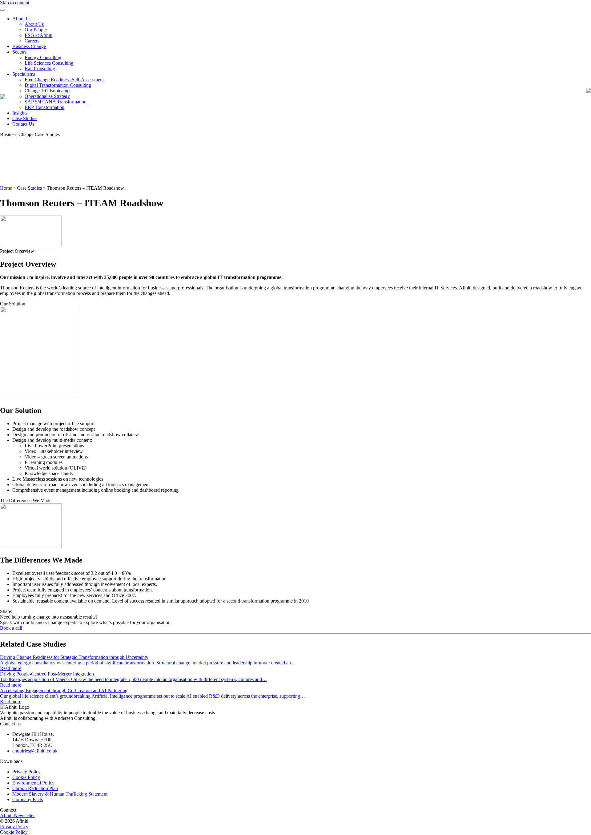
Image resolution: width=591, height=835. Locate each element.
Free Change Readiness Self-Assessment (64, 79)
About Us (21, 18)
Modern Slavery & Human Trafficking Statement (59, 794)
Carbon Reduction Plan (35, 788)
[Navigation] (2, 10)
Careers (32, 40)
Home (6, 188)
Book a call (11, 628)
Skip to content (14, 2)
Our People (36, 29)
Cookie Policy (26, 777)
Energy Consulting (43, 57)
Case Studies (24, 118)
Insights (19, 112)
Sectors (19, 51)
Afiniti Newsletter (17, 815)
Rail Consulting (40, 68)
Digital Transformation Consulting (58, 85)
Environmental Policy (33, 782)
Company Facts (27, 799)
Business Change (29, 46)
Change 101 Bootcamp (47, 90)
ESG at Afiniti (38, 35)
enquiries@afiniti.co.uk (35, 750)
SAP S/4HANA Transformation (55, 101)
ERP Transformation (44, 107)
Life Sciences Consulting (49, 63)
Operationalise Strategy (47, 96)
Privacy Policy (26, 771)
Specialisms (23, 74)
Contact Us (23, 124)
